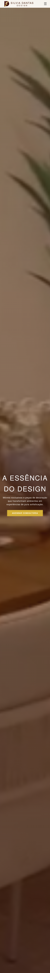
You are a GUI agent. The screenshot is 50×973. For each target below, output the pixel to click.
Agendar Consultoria (25, 513)
